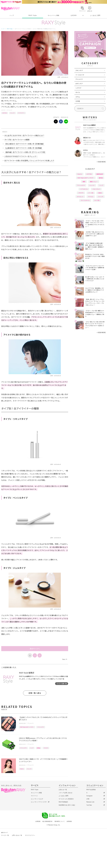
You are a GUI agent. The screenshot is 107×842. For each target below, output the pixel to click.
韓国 (84, 181)
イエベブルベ (96, 189)
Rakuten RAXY (10, 8)
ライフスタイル (85, 200)
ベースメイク (79, 75)
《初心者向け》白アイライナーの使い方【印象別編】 (24, 144)
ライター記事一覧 (62, 683)
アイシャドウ (41, 727)
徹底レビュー (93, 181)
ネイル (77, 92)
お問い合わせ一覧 (17, 835)
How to (22, 769)
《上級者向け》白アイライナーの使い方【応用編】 (23, 148)
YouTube (89, 805)
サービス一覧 (5, 835)
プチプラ (80, 193)
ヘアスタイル (84, 189)
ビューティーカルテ (37, 799)
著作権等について (60, 821)
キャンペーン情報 (53, 15)
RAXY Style (33, 15)
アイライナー (21, 113)
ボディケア (79, 84)
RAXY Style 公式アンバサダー (27, 727)
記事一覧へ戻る (35, 693)
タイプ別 (96, 200)
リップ (31, 748)
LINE (87, 799)
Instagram (89, 796)
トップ (12, 15)
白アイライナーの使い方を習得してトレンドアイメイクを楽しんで (29, 160)
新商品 (38, 748)
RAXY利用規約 (63, 802)
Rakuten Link (90, 802)
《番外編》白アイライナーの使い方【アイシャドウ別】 (25, 152)
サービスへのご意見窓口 (66, 799)
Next (64, 659)
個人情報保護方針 (47, 821)
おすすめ (5, 113)
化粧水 (100, 193)
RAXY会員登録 (91, 789)
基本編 (101, 178)
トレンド (12, 113)
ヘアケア (78, 88)
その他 (77, 101)
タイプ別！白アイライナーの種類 (16, 139)
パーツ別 (90, 193)
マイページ (34, 796)
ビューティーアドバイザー (39, 802)
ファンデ (100, 196)
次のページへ (35, 648)
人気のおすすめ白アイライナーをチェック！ (21, 156)
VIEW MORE (101, 162)
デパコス (90, 196)
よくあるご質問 (95, 15)
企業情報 (37, 821)
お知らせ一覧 (63, 789)
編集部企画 (99, 174)
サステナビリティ (30, 835)
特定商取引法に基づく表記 (67, 805)
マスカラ (46, 748)
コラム (77, 97)
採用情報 (69, 821)
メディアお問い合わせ (65, 793)
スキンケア (79, 70)
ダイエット (80, 196)
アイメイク (9, 110)
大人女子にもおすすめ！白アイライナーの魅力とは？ (24, 135)
